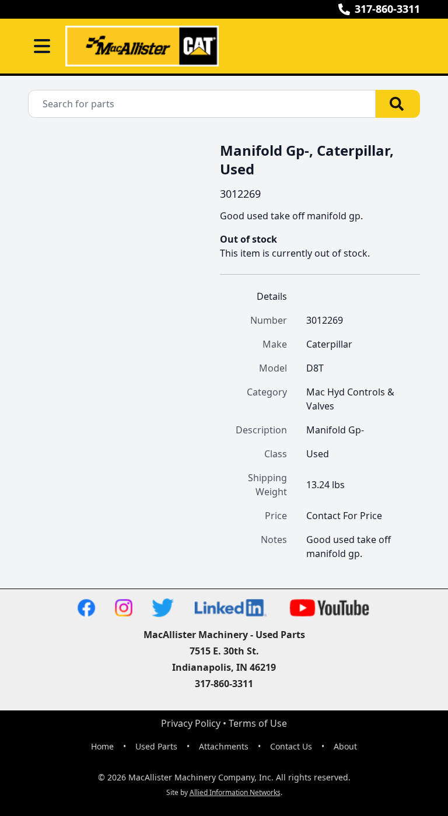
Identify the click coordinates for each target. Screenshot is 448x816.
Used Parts (156, 746)
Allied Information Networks (235, 792)
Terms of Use (258, 723)
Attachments (224, 746)
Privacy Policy (190, 723)
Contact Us (291, 746)
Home (102, 746)
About (345, 746)
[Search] (398, 104)
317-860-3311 (387, 9)
